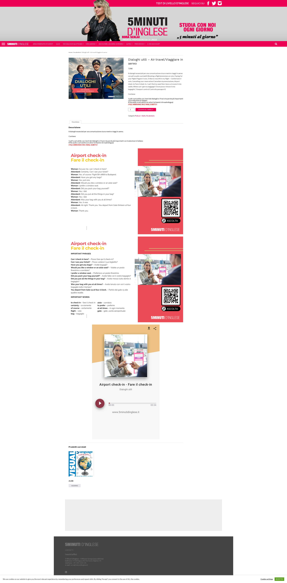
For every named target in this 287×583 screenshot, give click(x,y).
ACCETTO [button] (279, 579)
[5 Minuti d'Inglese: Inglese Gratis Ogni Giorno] (147, 26)
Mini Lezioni (90, 44)
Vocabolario (77, 52)
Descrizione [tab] (75, 122)
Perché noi (139, 44)
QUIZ (58, 44)
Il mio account (153, 44)
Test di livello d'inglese (172, 3)
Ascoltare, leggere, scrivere (111, 44)
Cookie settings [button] (267, 579)
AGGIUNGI (74, 485)
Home (70, 52)
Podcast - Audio (140, 116)
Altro (128, 44)
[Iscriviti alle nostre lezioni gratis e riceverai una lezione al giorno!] (197, 31)
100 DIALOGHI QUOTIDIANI (72, 44)
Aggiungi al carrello (145, 109)
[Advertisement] (143, 515)
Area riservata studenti (43, 44)
